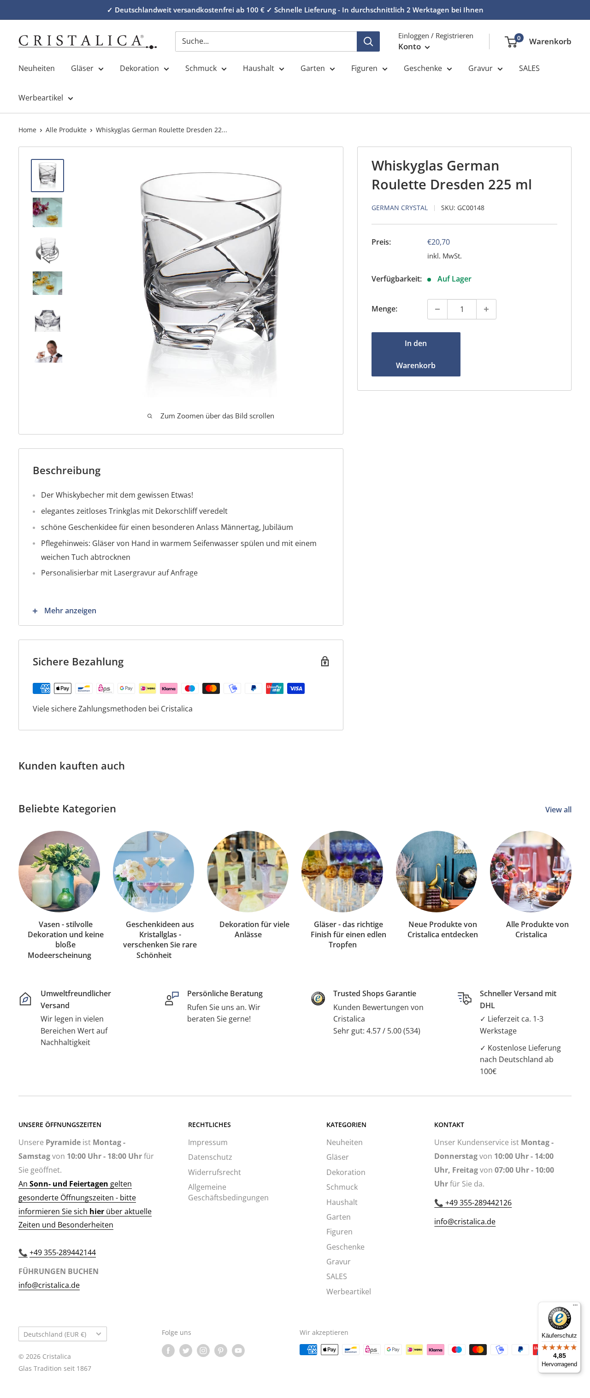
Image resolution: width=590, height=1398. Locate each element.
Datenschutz (210, 1157)
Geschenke (423, 68)
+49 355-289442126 (477, 1203)
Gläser (82, 68)
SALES (529, 68)
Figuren (364, 68)
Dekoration (139, 68)
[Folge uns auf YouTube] (238, 1350)
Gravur (480, 68)
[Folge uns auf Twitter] (185, 1350)
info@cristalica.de (49, 1285)
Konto (410, 46)
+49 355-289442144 (63, 1252)
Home (27, 129)
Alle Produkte (66, 129)
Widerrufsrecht (214, 1172)
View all (559, 810)
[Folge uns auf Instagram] (203, 1350)
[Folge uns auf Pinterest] (220, 1350)
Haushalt (258, 68)
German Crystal (400, 207)
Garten (313, 68)
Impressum (208, 1142)
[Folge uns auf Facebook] (168, 1350)
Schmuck (201, 68)
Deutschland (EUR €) (55, 1334)
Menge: (384, 309)
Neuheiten (36, 68)
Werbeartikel (40, 98)
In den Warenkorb (416, 354)
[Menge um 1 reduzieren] (437, 309)
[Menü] (575, 1307)
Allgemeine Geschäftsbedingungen (228, 1192)
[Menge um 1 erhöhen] (486, 309)
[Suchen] (368, 41)
